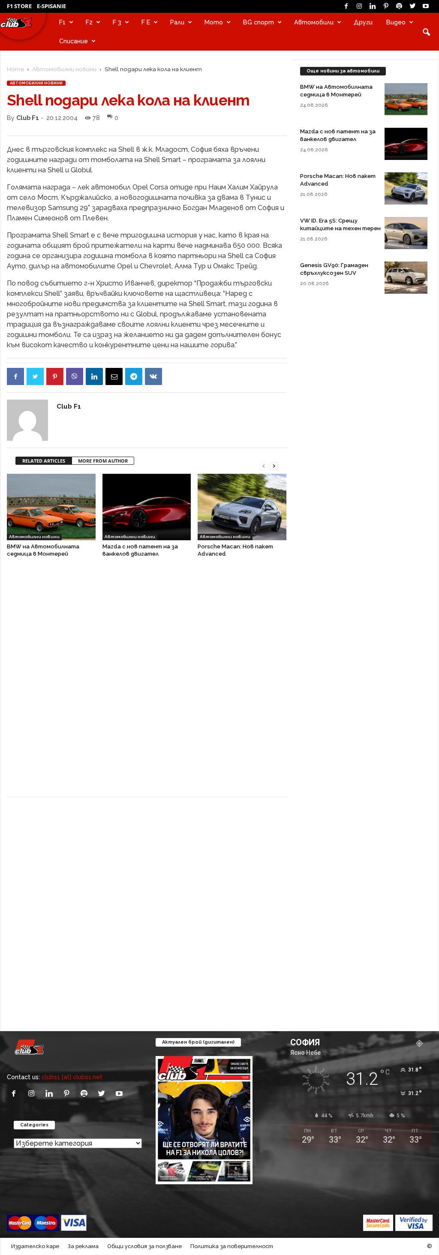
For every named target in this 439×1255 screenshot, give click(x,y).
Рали (177, 22)
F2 (89, 22)
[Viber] (74, 376)
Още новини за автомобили (343, 71)
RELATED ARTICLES (43, 460)
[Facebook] (346, 6)
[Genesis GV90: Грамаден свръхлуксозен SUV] (406, 278)
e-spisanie (51, 6)
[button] (426, 31)
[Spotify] (399, 6)
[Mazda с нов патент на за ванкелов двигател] (146, 507)
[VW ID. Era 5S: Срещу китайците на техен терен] (406, 233)
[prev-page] (263, 465)
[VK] (153, 376)
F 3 (117, 22)
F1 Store (19, 6)
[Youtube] (426, 6)
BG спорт (258, 22)
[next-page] (274, 465)
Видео (396, 22)
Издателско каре (35, 1246)
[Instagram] (359, 6)
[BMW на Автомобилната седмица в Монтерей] (51, 507)
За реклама (83, 1246)
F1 (62, 22)
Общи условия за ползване (144, 1246)
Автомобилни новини (64, 69)
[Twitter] (412, 6)
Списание (73, 41)
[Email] (114, 376)
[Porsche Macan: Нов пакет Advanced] (242, 507)
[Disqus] (146, 681)
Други (363, 22)
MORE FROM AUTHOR (103, 460)
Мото (213, 22)
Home (15, 69)
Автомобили (314, 22)
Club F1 (27, 117)
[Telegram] (133, 376)
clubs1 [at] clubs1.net (72, 1076)
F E (145, 22)
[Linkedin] (372, 6)
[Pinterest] (386, 6)
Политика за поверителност (231, 1246)
